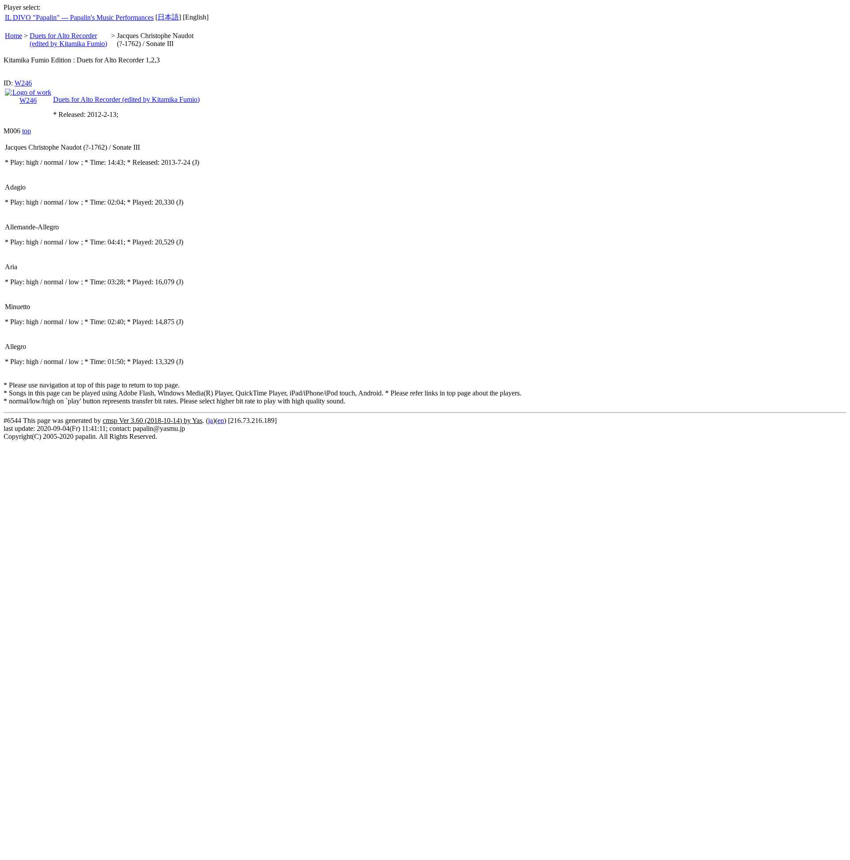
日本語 (168, 17)
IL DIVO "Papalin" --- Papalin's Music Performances (79, 17)
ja (210, 420)
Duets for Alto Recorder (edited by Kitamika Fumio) (68, 39)
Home (13, 35)
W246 (23, 83)
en (220, 420)
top (26, 131)
